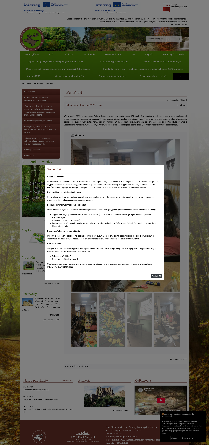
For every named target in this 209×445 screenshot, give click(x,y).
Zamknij (155, 276)
